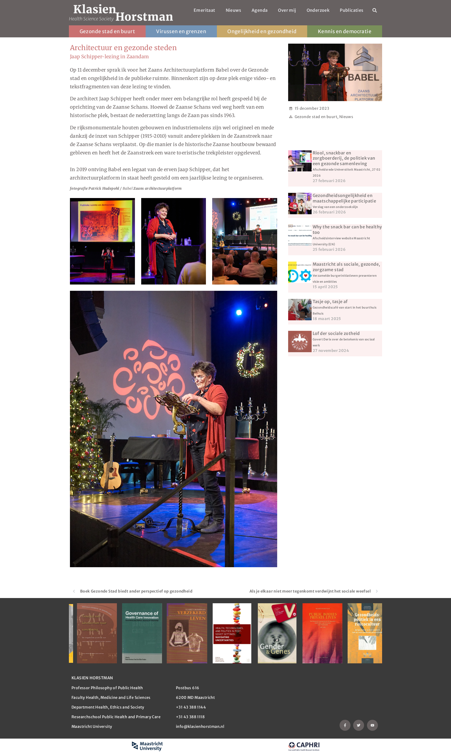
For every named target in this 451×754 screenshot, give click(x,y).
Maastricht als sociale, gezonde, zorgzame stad (346, 272)
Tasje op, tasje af (345, 307)
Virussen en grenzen (181, 31)
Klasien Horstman (92, 677)
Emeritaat (204, 10)
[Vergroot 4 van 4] (270, 297)
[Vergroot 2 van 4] (199, 204)
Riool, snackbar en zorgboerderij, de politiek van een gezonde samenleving (347, 163)
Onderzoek (318, 10)
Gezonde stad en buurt (107, 31)
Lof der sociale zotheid (344, 339)
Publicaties (351, 10)
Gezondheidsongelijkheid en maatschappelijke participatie (344, 201)
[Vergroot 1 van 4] (128, 204)
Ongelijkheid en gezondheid (261, 31)
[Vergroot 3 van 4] (270, 204)
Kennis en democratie (344, 31)
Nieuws (233, 10)
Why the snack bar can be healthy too (347, 235)
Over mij (287, 10)
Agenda (260, 10)
